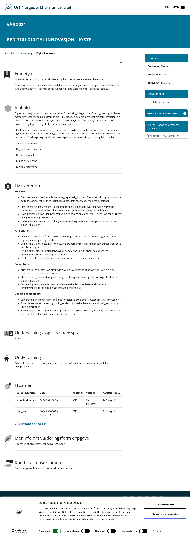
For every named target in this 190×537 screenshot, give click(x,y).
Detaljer (157, 531)
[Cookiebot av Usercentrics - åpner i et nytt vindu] (19, 531)
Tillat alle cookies (165, 504)
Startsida (9, 53)
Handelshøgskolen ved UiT (163, 102)
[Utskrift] (121, 62)
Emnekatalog (25, 53)
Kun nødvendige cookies (165, 514)
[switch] (85, 531)
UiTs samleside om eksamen (30, 423)
